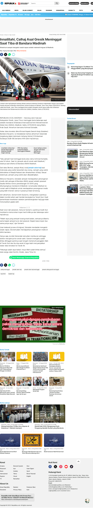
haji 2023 (3, 273)
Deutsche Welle (74, 3)
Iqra (14, 468)
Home (1, 35)
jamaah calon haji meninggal (31, 269)
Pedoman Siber (31, 487)
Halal (39, 10)
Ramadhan (16, 478)
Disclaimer (3, 489)
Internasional (3, 473)
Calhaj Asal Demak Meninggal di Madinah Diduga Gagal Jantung (7, 150)
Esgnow (2, 476)
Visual (15, 476)
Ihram (6, 35)
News (16, 10)
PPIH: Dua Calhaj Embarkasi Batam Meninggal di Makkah (24, 149)
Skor (28, 466)
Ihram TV (71, 10)
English (29, 476)
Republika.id (84, 3)
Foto (81, 10)
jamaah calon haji (35, 168)
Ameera (2, 466)
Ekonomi (49, 10)
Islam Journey (28, 10)
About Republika (5, 487)
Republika (4, 14)
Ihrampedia (60, 10)
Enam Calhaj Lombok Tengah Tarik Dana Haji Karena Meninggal (40, 150)
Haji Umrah (6, 10)
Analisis (15, 471)
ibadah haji (11, 273)
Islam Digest (30, 468)
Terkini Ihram (71, 118)
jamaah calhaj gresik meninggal (50, 269)
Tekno (15, 473)
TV (1, 478)
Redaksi (15, 487)
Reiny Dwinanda (21, 50)
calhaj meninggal (5, 269)
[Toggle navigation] (2, 3)
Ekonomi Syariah (18, 466)
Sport (28, 471)
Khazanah (3, 468)
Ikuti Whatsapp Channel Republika (26, 257)
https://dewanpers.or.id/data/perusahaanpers (14, 499)
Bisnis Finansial (31, 473)
